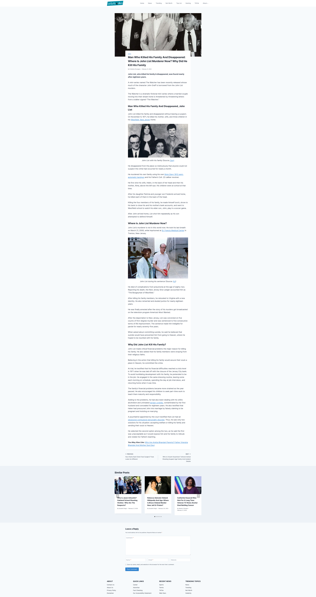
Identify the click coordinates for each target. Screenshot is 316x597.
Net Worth (169, 3)
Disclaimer (110, 593)
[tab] (154, 516)
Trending (159, 3)
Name (128, 560)
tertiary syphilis (156, 403)
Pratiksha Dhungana (135, 69)
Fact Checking (137, 590)
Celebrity (188, 593)
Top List (179, 3)
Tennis (161, 587)
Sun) (172, 160)
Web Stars (162, 593)
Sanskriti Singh (123, 508)
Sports (161, 585)
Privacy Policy (111, 590)
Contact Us (110, 585)
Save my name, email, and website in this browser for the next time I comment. (150, 564)
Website (173, 560)
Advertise (136, 587)
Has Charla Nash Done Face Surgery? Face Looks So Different (139, 456)
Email (151, 560)
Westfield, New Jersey (140, 120)
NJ (174, 281)
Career (135, 585)
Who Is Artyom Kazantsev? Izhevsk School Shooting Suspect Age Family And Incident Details (177, 457)
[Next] (198, 496)
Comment (130, 538)
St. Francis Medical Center (173, 230)
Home (142, 3)
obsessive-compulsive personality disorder (146, 420)
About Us (110, 587)
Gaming (188, 3)
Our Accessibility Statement (142, 593)
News (150, 3)
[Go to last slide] (117, 496)
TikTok (197, 3)
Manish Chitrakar (183, 508)
